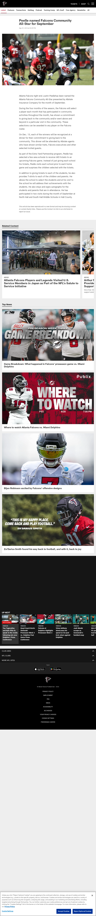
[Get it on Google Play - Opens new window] (55, 670)
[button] (10, 629)
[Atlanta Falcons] (48, 680)
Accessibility (48, 706)
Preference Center (48, 722)
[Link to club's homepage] (4, 3)
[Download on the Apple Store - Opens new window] (39, 669)
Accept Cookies (63, 911)
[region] (48, 904)
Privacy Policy (48, 691)
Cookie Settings (48, 718)
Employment (48, 695)
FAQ (48, 699)
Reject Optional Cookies (82, 911)
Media (48, 703)
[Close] (92, 895)
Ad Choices (48, 710)
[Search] (88, 3)
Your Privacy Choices (48, 714)
